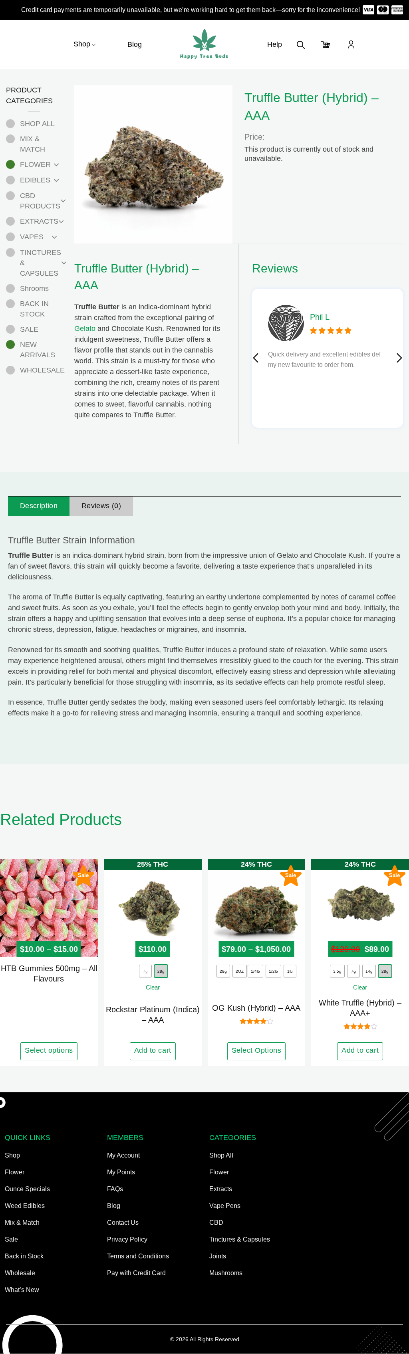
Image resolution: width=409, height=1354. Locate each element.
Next (399, 358)
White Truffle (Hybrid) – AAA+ (360, 1008)
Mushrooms (225, 1273)
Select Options (257, 1050)
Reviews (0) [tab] (101, 506)
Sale (11, 1239)
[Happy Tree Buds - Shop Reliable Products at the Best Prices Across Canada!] (204, 44)
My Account (123, 1155)
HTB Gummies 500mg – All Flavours (49, 973)
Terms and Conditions (138, 1256)
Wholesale (20, 1273)
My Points (121, 1172)
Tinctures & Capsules (239, 1239)
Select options (49, 1050)
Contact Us (123, 1222)
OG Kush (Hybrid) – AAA (256, 1007)
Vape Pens (224, 1205)
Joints (217, 1256)
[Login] (351, 44)
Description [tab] (39, 506)
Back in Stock (24, 1256)
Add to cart (152, 1050)
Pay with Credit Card (136, 1273)
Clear (153, 987)
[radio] (161, 971)
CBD (216, 1222)
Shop (81, 44)
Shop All (221, 1155)
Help (274, 44)
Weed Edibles (25, 1205)
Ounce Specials (27, 1189)
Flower (14, 1172)
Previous (255, 358)
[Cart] (326, 44)
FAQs (115, 1189)
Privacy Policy (127, 1239)
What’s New (22, 1289)
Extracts (220, 1189)
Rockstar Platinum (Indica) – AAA (153, 1014)
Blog (134, 44)
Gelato (84, 328)
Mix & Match (22, 1222)
